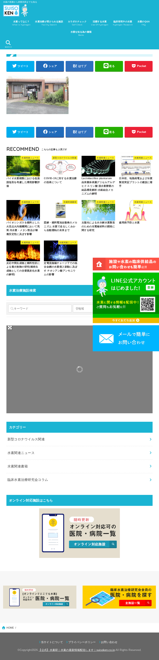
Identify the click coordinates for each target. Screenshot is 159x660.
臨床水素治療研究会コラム (27, 479)
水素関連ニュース (21, 453)
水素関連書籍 (17, 466)
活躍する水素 (99, 23)
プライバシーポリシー (82, 642)
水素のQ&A (143, 23)
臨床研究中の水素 (123, 23)
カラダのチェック (77, 23)
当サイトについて (52, 642)
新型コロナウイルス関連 (26, 439)
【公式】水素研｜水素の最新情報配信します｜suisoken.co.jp (77, 650)
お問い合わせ (109, 642)
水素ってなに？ (21, 23)
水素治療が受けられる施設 (49, 23)
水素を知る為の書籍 (81, 33)
